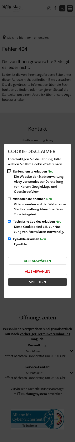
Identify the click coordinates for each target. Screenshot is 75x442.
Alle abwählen (37, 271)
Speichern (37, 282)
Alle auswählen (37, 261)
